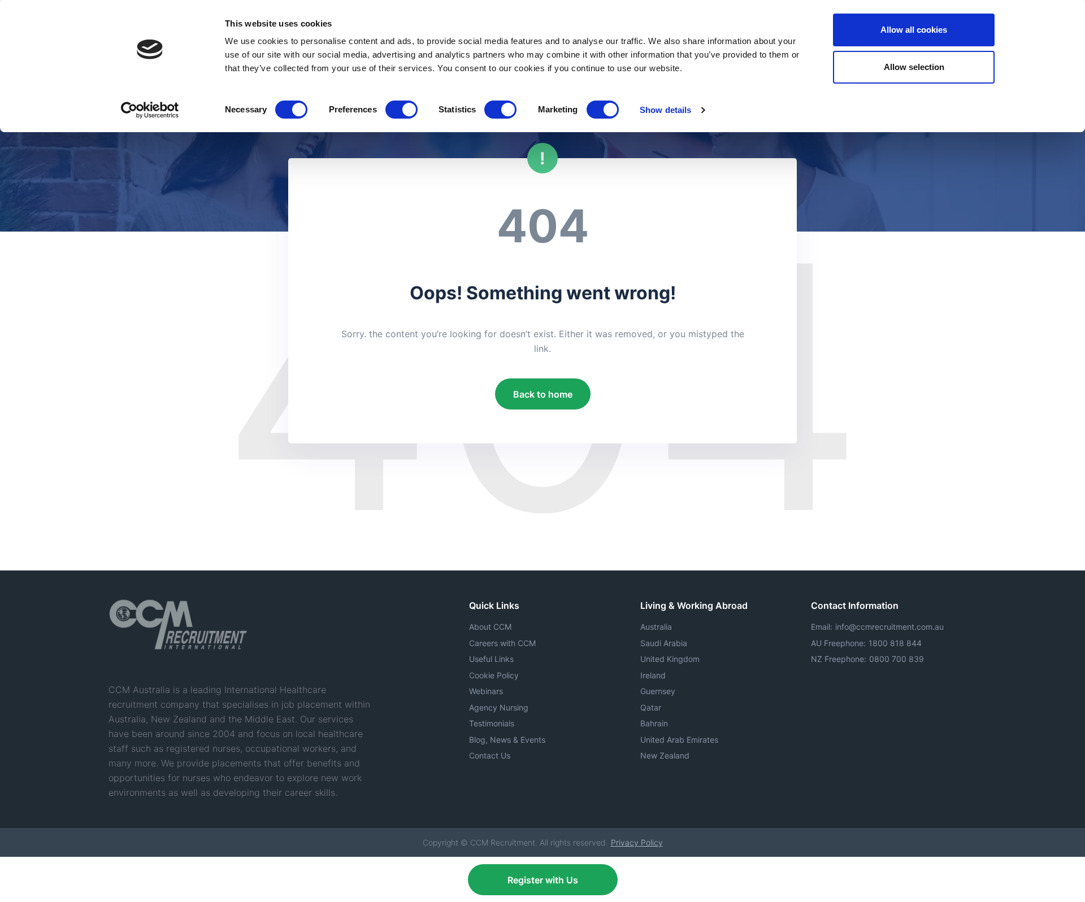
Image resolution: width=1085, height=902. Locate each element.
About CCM (490, 626)
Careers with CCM (502, 643)
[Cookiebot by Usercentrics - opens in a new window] (150, 110)
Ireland (653, 675)
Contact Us (489, 755)
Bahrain (654, 723)
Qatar (650, 707)
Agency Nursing (498, 707)
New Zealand (664, 755)
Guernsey (657, 691)
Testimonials (491, 723)
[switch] (401, 110)
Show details (665, 110)
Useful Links (491, 659)
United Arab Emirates (679, 739)
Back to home (542, 394)
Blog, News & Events (507, 739)
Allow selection (914, 67)
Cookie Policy (494, 675)
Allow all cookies (913, 29)
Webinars (486, 691)
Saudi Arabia (663, 643)
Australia (656, 626)
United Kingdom (670, 659)
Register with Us (542, 880)
